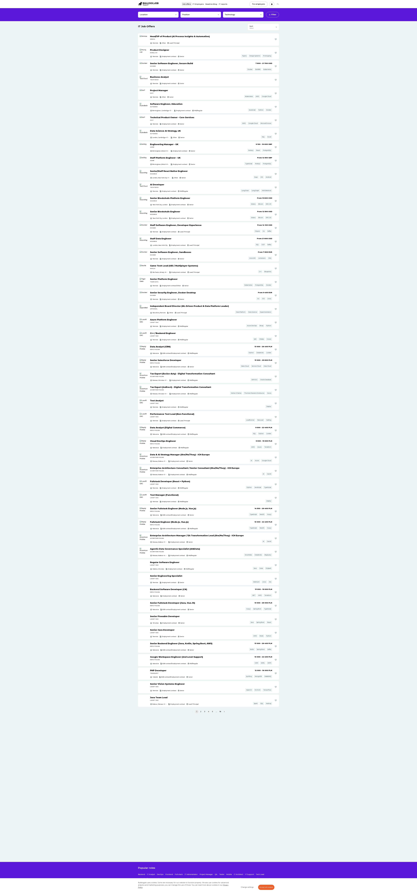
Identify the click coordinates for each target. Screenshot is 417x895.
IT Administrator (191, 874)
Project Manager (206, 874)
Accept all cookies (266, 887)
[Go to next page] (224, 711)
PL (278, 4)
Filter (273, 15)
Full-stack (179, 874)
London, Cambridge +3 (160, 137)
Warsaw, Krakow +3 (158, 461)
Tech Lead (260, 874)
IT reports (223, 4)
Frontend (169, 874)
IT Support (249, 874)
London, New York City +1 (160, 178)
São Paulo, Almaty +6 (159, 272)
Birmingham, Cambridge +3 (161, 110)
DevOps (160, 874)
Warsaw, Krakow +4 (158, 555)
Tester (221, 874)
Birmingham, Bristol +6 (160, 151)
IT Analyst (151, 874)
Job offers (186, 4)
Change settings (247, 887)
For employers (258, 4)
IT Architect (238, 874)
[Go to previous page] (193, 711)
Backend (141, 874)
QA (216, 874)
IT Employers (198, 4)
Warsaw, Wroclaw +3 (159, 380)
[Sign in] (271, 4)
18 (220, 712)
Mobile (229, 874)
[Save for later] (275, 39)
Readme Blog (211, 4)
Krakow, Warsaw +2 (158, 704)
